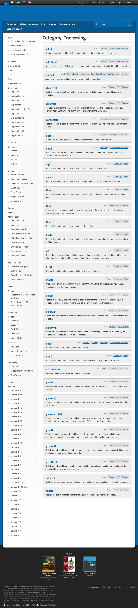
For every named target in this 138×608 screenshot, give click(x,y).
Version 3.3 (16, 504)
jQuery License (11, 588)
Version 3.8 (16, 526)
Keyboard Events (18, 196)
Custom (14, 154)
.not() (48, 343)
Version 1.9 (16, 478)
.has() (48, 235)
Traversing (104, 48)
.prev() (49, 430)
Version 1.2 (16, 416)
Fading (14, 159)
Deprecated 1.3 (17, 91)
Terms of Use (14, 600)
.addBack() (51, 62)
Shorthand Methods (19, 54)
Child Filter (15, 333)
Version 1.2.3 (16, 420)
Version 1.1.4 (16, 412)
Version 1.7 (16, 469)
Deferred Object (15, 83)
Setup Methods (17, 279)
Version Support (14, 29)
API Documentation (29, 24)
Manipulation (13, 216)
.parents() (50, 398)
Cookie (42, 600)
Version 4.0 (16, 530)
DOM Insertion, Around (21, 229)
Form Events (16, 192)
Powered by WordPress (48, 605)
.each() (49, 135)
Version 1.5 (16, 456)
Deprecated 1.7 (17, 95)
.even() (49, 177)
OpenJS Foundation (125, 2)
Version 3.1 (16, 495)
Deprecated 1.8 (83, 74)
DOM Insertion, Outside (21, 237)
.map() (49, 279)
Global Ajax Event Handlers (23, 41)
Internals (12, 212)
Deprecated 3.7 (17, 135)
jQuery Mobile (18, 2)
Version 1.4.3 (16, 447)
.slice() (49, 490)
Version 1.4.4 (16, 451)
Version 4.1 (16, 535)
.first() (48, 222)
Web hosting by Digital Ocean (15, 605)
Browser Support (67, 24)
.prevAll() (50, 446)
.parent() (50, 382)
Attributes (12, 61)
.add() (48, 49)
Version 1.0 (16, 390)
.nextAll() (50, 311)
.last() (48, 267)
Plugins (81, 2)
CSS (10, 74)
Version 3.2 (16, 499)
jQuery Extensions (19, 351)
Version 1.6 (16, 464)
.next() (49, 295)
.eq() (48, 164)
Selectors (12, 316)
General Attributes (19, 251)
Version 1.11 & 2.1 (19, 482)
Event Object (16, 187)
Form (13, 342)
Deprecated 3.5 (17, 131)
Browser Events (18, 174)
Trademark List (46, 592)
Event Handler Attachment (22, 183)
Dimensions (13, 142)
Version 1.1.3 (16, 407)
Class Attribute (17, 220)
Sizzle (24, 2)
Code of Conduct (31, 600)
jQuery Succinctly (89, 574)
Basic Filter (16, 329)
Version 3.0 (16, 491)
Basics (14, 150)
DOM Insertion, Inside (20, 233)
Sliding (14, 163)
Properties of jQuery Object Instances (23, 296)
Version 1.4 (16, 434)
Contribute (92, 2)
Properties (12, 291)
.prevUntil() (51, 462)
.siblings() (50, 478)
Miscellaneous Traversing (119, 48)
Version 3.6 (16, 517)
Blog (43, 24)
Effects (11, 146)
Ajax (10, 37)
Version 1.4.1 (16, 438)
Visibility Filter (17, 355)
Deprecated (71, 74)
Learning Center (93, 587)
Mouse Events (17, 200)
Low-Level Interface (19, 49)
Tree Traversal (123, 87)
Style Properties (18, 255)
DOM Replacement (19, 246)
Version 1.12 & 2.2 (19, 486)
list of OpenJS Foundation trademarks (43, 594)
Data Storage (16, 270)
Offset (104, 368)
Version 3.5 (16, 513)
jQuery (6, 2)
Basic (13, 324)
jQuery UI (12, 2)
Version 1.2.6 (16, 425)
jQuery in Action (69, 575)
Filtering (126, 163)
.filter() (49, 190)
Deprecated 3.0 (17, 113)
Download (11, 24)
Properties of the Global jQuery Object (21, 304)
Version (11, 386)
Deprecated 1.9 (17, 104)
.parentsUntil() (53, 414)
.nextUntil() (51, 327)
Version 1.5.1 (16, 460)
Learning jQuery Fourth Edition (48, 576)
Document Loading (19, 178)
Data (10, 79)
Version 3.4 (16, 508)
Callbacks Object (15, 65)
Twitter (120, 587)
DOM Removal (17, 242)
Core (10, 70)
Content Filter (17, 337)
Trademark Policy (32, 592)
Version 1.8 (16, 473)
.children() (51, 87)
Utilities (11, 382)
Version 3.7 (16, 521)
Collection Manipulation (120, 135)
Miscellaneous (104, 135)
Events (102, 2)
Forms (11, 207)
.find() (48, 206)
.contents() (51, 119)
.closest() (50, 103)
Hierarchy (15, 346)
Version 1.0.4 (16, 394)
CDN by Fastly (31, 605)
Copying (14, 224)
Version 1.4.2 (16, 442)
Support (111, 2)
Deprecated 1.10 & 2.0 (20, 109)
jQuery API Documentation (21, 12)
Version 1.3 (16, 429)
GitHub (132, 587)
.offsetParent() (53, 369)
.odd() (48, 356)
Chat (108, 587)
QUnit (29, 2)
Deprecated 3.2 (17, 117)
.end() (48, 148)
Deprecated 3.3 (17, 122)
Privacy (22, 600)
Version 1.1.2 (16, 403)
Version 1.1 (16, 399)
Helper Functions (18, 45)
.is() (47, 251)
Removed (125, 74)
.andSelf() (50, 75)
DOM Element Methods (21, 275)
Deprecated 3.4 (17, 126)
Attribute (14, 320)
